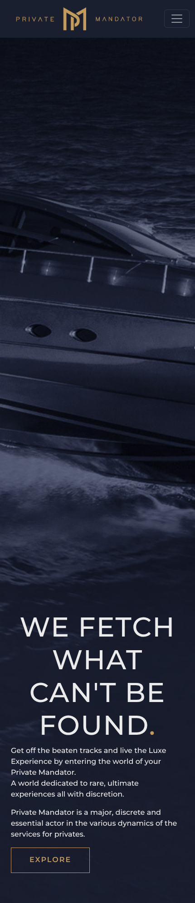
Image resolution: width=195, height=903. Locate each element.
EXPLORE (50, 860)
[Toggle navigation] (177, 19)
